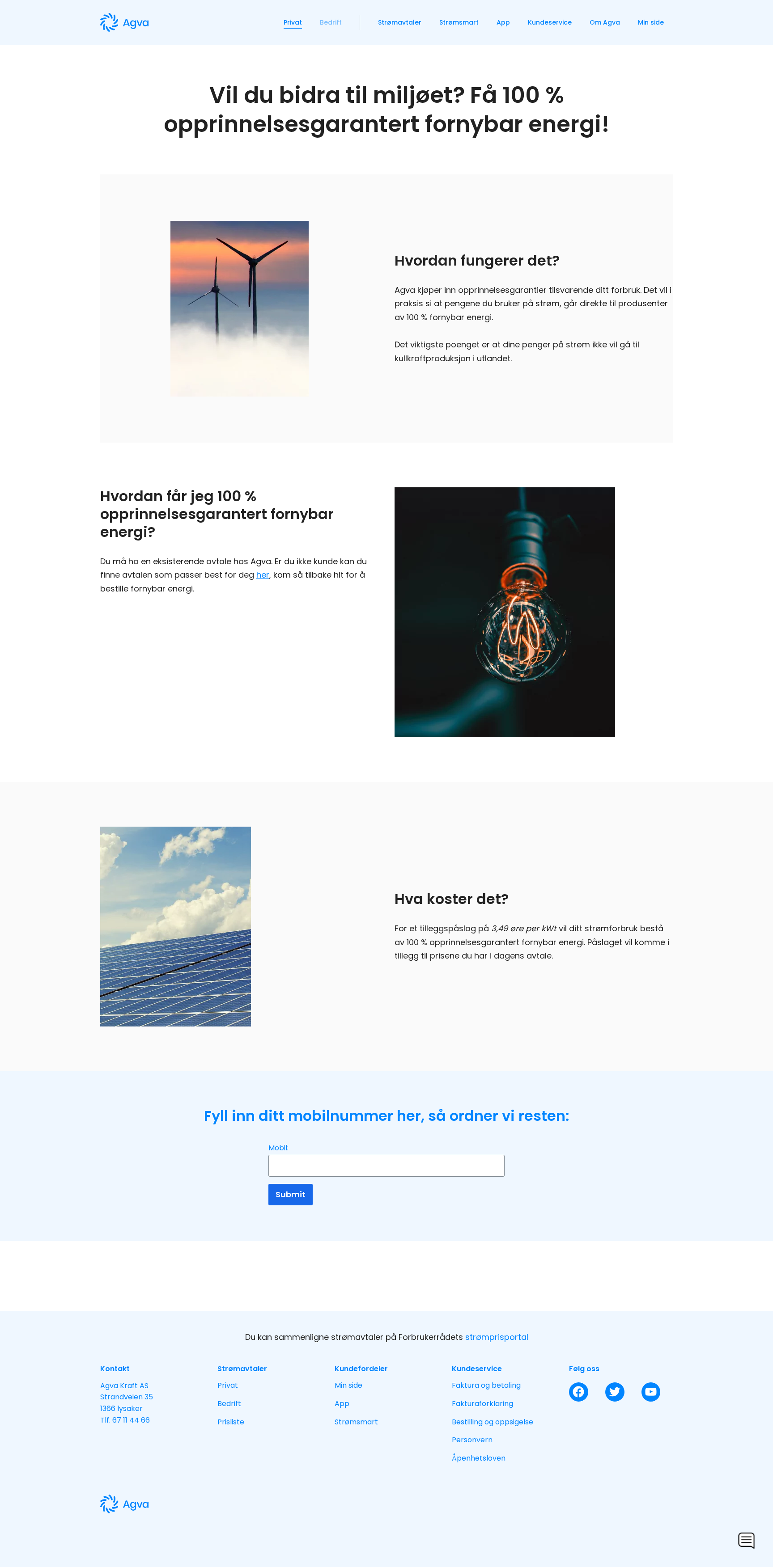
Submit (291, 1194)
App (503, 22)
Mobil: (278, 1148)
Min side (651, 22)
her (262, 574)
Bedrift (331, 22)
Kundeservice (550, 22)
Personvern (472, 1440)
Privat (293, 22)
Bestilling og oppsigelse (492, 1422)
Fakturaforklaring (482, 1403)
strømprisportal (496, 1337)
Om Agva (605, 22)
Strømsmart (459, 22)
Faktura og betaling (486, 1385)
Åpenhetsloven (478, 1458)
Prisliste (230, 1422)
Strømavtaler (399, 22)
